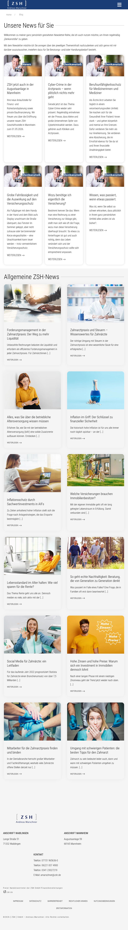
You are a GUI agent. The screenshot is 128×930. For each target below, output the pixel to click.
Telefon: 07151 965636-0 (46, 860)
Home (8, 14)
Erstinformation (64, 908)
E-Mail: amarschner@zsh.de (47, 875)
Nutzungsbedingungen (104, 901)
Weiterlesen (14, 136)
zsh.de (10, 892)
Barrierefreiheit (55, 901)
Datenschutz (35, 901)
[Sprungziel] (119, 4)
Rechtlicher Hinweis (78, 901)
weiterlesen (12, 360)
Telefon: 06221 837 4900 (46, 865)
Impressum (18, 901)
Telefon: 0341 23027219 (45, 870)
